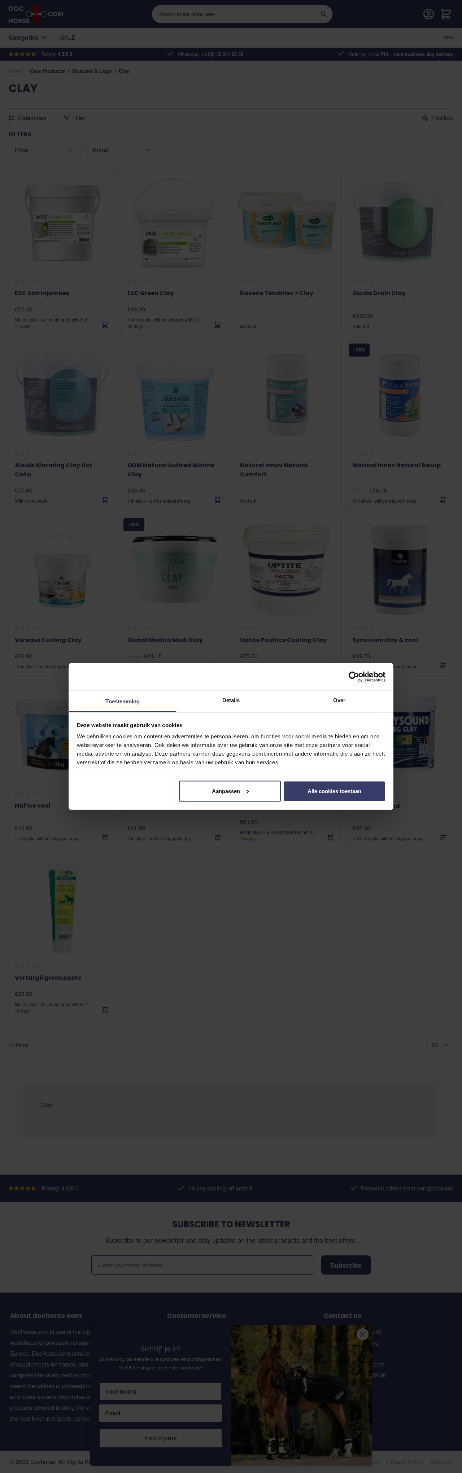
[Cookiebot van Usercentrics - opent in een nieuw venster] (353, 676)
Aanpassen (226, 791)
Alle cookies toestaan (334, 791)
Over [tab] (339, 700)
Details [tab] (231, 700)
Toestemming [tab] (122, 701)
